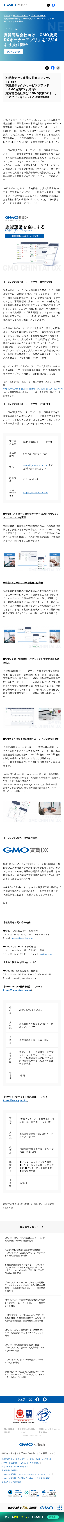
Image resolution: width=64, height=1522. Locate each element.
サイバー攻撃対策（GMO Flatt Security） (18, 1478)
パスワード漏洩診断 (10, 1463)
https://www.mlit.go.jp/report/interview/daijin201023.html (33, 389)
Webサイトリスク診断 (30, 1463)
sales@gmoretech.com (35, 465)
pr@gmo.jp (46, 954)
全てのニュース (20, 15)
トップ (7, 15)
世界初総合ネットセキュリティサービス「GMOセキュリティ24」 (28, 1459)
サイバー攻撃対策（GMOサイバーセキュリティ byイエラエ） (26, 1474)
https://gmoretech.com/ (17, 990)
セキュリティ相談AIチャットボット (16, 1466)
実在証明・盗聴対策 (10, 1470)
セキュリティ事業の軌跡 (11, 1482)
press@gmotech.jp (22, 938)
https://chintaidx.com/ (35, 492)
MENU (59, 5)
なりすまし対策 (43, 1478)
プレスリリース (38, 15)
